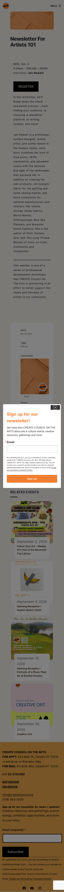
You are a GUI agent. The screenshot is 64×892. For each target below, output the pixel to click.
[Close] (55, 407)
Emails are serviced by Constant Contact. (31, 468)
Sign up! (32, 478)
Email (10, 442)
